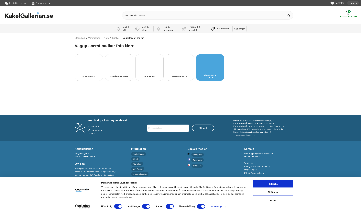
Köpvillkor (137, 164)
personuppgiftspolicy (244, 135)
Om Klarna (137, 169)
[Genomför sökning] (289, 15)
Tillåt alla (273, 184)
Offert (135, 159)
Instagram (197, 154)
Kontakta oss (15, 3)
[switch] (146, 206)
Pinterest (197, 166)
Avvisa (273, 200)
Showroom (41, 3)
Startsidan (80, 38)
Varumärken (94, 38)
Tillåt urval (273, 192)
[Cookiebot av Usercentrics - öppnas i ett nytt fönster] (82, 206)
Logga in (353, 3)
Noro (106, 38)
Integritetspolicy (140, 174)
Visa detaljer (216, 206)
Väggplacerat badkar (133, 38)
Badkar (115, 38)
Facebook (197, 160)
